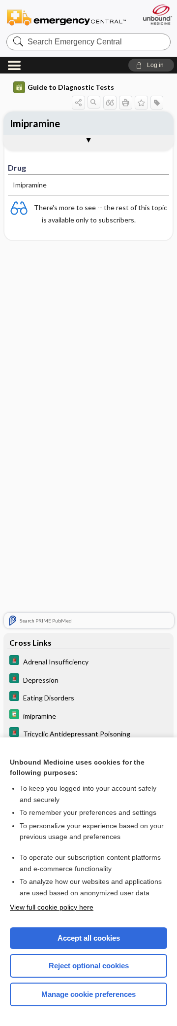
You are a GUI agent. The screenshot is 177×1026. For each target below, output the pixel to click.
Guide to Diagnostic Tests (71, 87)
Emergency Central (66, 17)
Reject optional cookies (89, 965)
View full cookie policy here (51, 907)
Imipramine (35, 123)
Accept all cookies (89, 938)
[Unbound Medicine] (157, 14)
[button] (151, 65)
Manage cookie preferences (88, 994)
